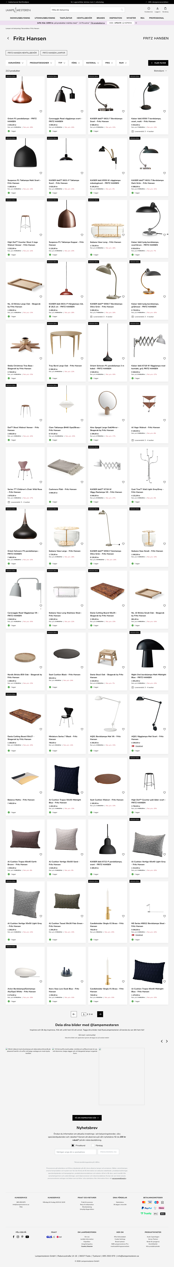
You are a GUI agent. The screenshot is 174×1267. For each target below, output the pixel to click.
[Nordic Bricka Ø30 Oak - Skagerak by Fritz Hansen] (25, 661)
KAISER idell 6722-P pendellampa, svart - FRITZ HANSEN (106, 863)
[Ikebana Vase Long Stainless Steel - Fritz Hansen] (66, 600)
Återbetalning (87, 1207)
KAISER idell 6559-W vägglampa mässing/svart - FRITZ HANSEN (105, 181)
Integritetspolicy (86, 1244)
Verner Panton (153, 1239)
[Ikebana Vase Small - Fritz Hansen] (148, 538)
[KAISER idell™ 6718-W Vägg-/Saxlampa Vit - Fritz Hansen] (107, 476)
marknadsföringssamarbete (120, 1246)
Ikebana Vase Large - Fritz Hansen (64, 551)
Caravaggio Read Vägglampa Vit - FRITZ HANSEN (23, 614)
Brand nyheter (120, 1241)
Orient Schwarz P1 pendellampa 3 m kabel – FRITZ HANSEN (107, 367)
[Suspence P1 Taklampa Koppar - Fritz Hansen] (66, 229)
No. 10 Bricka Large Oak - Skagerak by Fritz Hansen (24, 305)
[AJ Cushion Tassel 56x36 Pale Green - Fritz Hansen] (66, 912)
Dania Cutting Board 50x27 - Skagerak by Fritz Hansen (21, 737)
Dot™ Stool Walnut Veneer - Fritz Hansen (23, 428)
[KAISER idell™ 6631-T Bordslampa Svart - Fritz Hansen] (107, 105)
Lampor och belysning (13, 28)
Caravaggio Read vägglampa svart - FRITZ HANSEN (65, 120)
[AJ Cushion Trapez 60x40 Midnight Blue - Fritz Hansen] (148, 976)
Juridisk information (87, 1239)
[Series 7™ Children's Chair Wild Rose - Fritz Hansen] (25, 476)
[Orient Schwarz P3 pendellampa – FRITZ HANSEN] (25, 538)
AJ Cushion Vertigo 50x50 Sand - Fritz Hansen (64, 863)
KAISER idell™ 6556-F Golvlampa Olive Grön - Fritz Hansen (105, 552)
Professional (156, 18)
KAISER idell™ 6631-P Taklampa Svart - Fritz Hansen (64, 181)
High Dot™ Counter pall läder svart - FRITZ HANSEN (148, 801)
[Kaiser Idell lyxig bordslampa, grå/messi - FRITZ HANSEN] (148, 291)
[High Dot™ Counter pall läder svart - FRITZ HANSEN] (148, 787)
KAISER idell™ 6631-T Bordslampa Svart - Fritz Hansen (106, 120)
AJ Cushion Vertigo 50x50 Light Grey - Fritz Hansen (25, 924)
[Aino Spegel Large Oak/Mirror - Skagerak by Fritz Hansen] (107, 414)
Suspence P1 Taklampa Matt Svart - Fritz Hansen (24, 181)
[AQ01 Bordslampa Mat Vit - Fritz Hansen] (107, 724)
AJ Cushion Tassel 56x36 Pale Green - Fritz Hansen (66, 924)
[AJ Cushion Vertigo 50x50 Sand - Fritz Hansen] (66, 848)
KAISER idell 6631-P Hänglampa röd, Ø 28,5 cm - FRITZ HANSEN (66, 305)
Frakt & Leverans (87, 1202)
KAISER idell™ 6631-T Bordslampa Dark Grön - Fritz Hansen (147, 181)
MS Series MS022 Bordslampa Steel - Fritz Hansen (148, 924)
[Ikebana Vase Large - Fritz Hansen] (66, 538)
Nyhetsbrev (120, 1202)
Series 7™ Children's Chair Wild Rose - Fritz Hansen (25, 490)
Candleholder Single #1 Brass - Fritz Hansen (107, 990)
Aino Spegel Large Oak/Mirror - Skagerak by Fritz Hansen (104, 428)
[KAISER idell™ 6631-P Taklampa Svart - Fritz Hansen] (66, 167)
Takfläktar (66, 18)
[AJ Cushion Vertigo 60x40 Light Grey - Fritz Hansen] (148, 848)
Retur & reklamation (87, 1204)
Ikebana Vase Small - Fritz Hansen (147, 551)
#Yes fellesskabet (120, 1237)
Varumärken (25, 28)
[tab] (16, 63)
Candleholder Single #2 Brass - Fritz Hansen (107, 924)
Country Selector (87, 1246)
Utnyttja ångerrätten (87, 1209)
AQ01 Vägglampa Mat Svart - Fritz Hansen (147, 737)
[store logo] (18, 10)
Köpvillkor (87, 1241)
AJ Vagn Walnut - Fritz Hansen (145, 427)
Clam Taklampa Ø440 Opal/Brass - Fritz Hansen (65, 428)
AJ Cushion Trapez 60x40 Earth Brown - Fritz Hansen (22, 863)
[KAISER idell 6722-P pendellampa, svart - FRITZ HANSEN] (107, 848)
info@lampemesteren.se (21, 1204)
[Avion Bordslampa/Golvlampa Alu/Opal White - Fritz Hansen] (25, 976)
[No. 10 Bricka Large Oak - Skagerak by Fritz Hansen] (25, 291)
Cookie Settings (120, 1239)
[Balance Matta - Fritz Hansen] (25, 787)
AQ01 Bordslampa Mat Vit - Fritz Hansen (105, 737)
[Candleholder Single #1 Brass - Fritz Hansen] (107, 976)
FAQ (21, 1207)
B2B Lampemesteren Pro (120, 1244)
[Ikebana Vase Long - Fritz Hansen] (107, 229)
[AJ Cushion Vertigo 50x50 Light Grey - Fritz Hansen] (25, 912)
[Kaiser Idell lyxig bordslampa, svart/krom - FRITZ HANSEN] (148, 229)
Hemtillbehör (153, 1244)
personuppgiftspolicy (119, 1178)
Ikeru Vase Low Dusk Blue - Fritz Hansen (64, 990)
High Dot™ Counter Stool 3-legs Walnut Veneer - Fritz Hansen (23, 243)
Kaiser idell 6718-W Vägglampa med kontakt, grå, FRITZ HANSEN (148, 367)
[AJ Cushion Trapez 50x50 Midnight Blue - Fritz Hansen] (66, 787)
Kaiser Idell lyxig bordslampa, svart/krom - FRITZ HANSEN (145, 243)
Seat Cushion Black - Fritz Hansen (64, 674)
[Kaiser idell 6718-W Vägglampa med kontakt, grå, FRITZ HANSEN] (148, 353)
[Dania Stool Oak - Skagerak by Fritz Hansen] (107, 661)
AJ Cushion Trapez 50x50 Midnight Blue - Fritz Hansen (65, 801)
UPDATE (120, 23)
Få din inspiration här (85, 1118)
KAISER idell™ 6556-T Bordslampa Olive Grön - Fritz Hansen (106, 305)
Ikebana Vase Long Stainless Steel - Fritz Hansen (65, 614)
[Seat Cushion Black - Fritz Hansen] (66, 661)
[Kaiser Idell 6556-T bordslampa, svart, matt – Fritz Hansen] (148, 105)
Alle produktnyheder (153, 1246)
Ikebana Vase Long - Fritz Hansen (105, 242)
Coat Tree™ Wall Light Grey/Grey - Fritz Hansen (147, 490)
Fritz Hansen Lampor (54, 52)
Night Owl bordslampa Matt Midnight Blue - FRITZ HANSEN (148, 676)
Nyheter (131, 18)
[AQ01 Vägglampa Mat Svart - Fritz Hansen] (148, 724)
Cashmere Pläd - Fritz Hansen (63, 489)
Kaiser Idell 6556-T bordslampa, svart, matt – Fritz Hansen (146, 120)
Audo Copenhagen (153, 1237)
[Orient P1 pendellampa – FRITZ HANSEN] (25, 105)
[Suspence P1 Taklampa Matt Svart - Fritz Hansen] (25, 167)
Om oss (87, 1237)
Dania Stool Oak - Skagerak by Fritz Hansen (106, 676)
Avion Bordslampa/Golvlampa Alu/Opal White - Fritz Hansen (22, 990)
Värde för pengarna (153, 1241)
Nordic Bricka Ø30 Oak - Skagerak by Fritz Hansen (25, 676)
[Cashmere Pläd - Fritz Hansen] (66, 476)
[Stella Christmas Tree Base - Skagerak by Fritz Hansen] (25, 353)
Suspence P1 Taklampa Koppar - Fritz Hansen (66, 243)
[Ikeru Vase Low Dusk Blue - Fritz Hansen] (66, 976)
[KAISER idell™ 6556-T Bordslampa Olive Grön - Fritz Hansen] (107, 291)
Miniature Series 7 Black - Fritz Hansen (63, 737)
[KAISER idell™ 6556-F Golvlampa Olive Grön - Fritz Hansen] (107, 538)
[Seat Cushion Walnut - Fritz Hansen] (107, 787)
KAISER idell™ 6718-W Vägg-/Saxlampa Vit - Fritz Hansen (106, 490)
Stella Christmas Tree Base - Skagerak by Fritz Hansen (21, 367)
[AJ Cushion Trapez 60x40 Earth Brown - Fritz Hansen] (25, 848)
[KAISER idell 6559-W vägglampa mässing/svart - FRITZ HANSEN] (107, 167)
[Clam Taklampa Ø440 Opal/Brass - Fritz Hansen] (66, 414)
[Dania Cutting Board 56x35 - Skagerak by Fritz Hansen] (107, 600)
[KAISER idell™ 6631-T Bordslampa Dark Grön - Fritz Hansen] (148, 167)
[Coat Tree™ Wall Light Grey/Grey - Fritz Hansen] (148, 476)
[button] (40, 111)
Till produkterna (98, 23)
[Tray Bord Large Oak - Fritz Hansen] (66, 353)
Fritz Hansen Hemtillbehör (22, 52)
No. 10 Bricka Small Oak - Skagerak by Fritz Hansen (147, 614)
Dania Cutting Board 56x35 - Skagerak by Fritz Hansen (103, 614)
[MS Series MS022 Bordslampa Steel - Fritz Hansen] (148, 912)
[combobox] (87, 9)
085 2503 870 (20, 1202)
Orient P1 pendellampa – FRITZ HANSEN (22, 120)
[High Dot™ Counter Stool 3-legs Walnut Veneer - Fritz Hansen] (25, 229)
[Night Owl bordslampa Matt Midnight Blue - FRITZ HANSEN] (148, 661)
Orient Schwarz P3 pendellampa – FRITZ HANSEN (23, 552)
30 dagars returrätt (120, 1204)
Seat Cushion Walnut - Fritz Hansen (106, 799)
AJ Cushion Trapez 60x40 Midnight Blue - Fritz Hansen (147, 990)
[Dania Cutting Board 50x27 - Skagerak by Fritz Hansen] (25, 724)
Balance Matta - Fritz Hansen (21, 799)
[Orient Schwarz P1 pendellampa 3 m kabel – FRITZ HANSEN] (107, 353)
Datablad (139, 746)
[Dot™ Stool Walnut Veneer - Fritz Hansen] (25, 414)
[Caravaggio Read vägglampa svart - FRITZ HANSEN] (66, 105)
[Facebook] (13, 1237)
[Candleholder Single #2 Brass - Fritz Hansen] (107, 912)
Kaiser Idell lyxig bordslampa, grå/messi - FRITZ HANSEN (145, 305)
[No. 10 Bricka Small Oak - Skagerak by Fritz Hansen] (148, 600)
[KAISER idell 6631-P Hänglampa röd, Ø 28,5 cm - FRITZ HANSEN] (66, 291)
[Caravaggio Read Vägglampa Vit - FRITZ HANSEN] (25, 600)
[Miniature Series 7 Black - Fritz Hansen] (66, 724)
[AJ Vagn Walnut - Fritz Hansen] (148, 414)
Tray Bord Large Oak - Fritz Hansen (65, 365)
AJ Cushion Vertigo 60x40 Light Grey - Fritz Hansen (148, 863)
